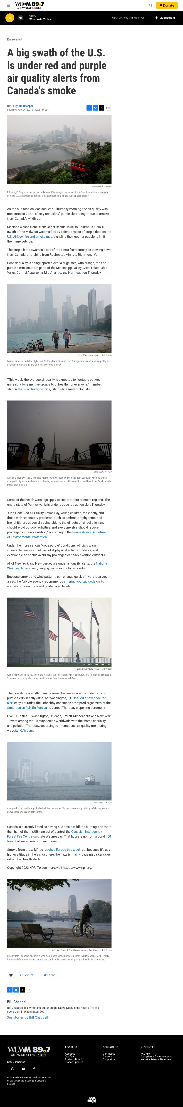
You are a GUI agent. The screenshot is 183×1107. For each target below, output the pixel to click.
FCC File (145, 1053)
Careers (107, 1056)
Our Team (70, 1056)
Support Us (109, 1059)
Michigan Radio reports (34, 389)
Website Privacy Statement (156, 1059)
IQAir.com (26, 730)
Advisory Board (73, 1059)
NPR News (49, 975)
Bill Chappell (25, 106)
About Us (70, 1053)
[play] (10, 18)
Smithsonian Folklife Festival (27, 708)
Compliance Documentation (156, 1056)
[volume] (21, 18)
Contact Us (109, 1053)
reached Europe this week (62, 849)
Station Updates (74, 1062)
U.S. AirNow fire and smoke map (29, 236)
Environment (14, 39)
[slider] (26, 18)
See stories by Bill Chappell (27, 1017)
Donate (168, 5)
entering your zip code (79, 581)
